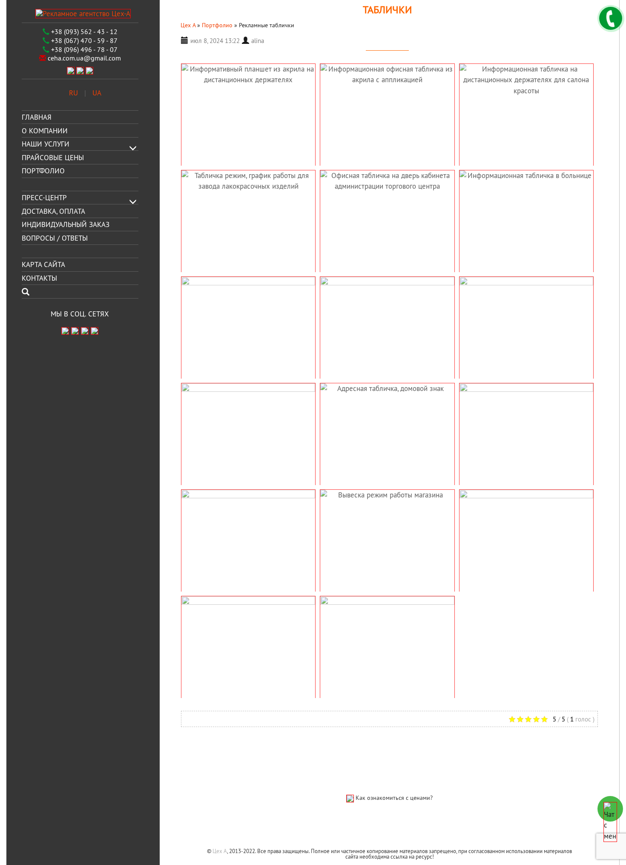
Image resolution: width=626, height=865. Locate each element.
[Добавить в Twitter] (227, 718)
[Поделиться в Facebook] (189, 718)
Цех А (219, 851)
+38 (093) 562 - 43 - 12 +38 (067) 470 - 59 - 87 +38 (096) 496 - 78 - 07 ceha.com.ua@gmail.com (83, 44)
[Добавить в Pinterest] (214, 718)
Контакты (39, 278)
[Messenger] (89, 70)
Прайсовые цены (53, 157)
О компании (45, 130)
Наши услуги (45, 144)
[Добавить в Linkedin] (201, 718)
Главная (37, 117)
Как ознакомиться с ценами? (394, 798)
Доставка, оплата (53, 211)
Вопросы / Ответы (55, 237)
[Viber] (71, 70)
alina (257, 41)
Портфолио (43, 170)
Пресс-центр (44, 197)
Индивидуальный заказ (65, 224)
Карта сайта (43, 264)
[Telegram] (80, 70)
